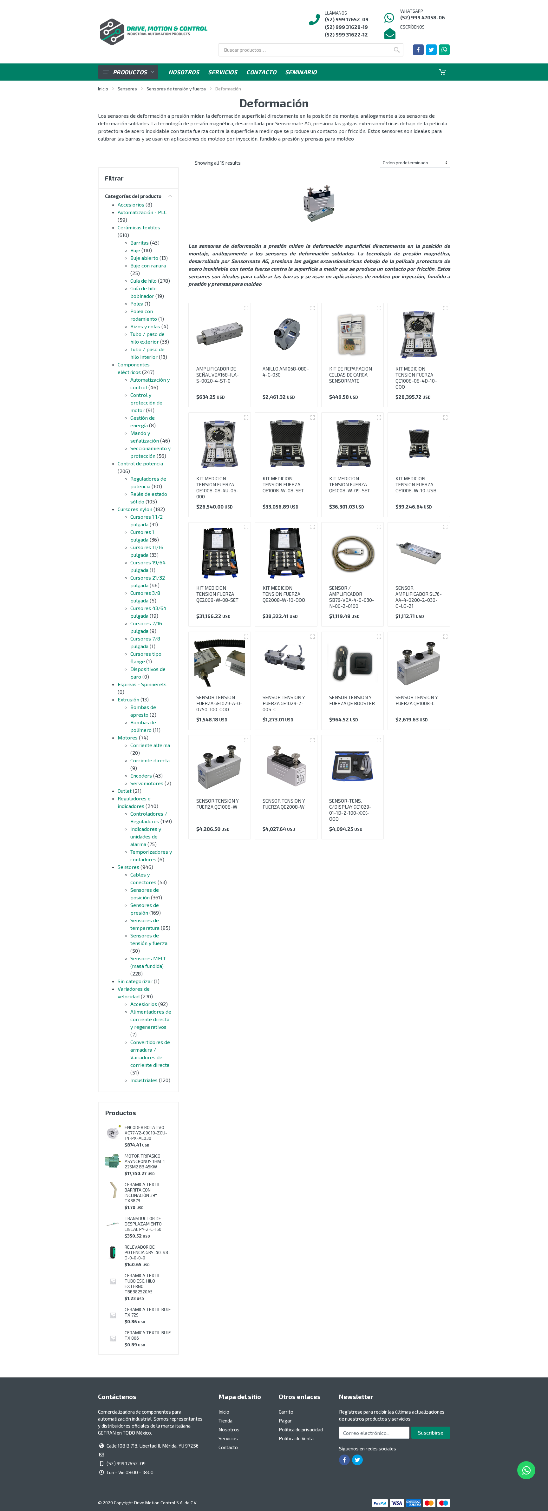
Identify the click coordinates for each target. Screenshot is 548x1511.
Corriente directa (150, 760)
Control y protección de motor (146, 402)
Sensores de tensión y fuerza (176, 88)
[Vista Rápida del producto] (246, 308)
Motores (128, 737)
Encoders (141, 775)
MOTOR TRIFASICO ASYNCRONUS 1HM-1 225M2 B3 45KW (145, 1161)
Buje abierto (144, 258)
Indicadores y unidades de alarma (145, 836)
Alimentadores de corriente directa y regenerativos (150, 1019)
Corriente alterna (150, 745)
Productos (130, 72)
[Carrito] (442, 72)
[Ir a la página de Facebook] (418, 49)
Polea (136, 303)
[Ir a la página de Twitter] (431, 49)
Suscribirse (430, 1432)
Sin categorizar (135, 981)
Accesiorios (131, 204)
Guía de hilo (143, 281)
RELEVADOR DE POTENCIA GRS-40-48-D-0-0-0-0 (147, 1252)
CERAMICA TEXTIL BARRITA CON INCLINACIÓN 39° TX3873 (142, 1192)
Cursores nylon (135, 509)
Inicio (103, 88)
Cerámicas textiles (139, 227)
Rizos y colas (145, 326)
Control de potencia (140, 463)
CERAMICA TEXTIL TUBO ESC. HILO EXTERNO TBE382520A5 (142, 1283)
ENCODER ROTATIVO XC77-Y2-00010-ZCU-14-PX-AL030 (146, 1133)
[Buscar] (396, 49)
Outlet (125, 791)
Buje (135, 250)
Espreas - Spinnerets (142, 684)
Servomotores (146, 783)
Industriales (144, 1080)
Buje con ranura (148, 265)
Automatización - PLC (142, 212)
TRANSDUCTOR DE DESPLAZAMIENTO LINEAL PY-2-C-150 (143, 1224)
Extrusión (128, 699)
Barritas (139, 243)
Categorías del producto (133, 196)
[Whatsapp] (444, 50)
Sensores (127, 88)
